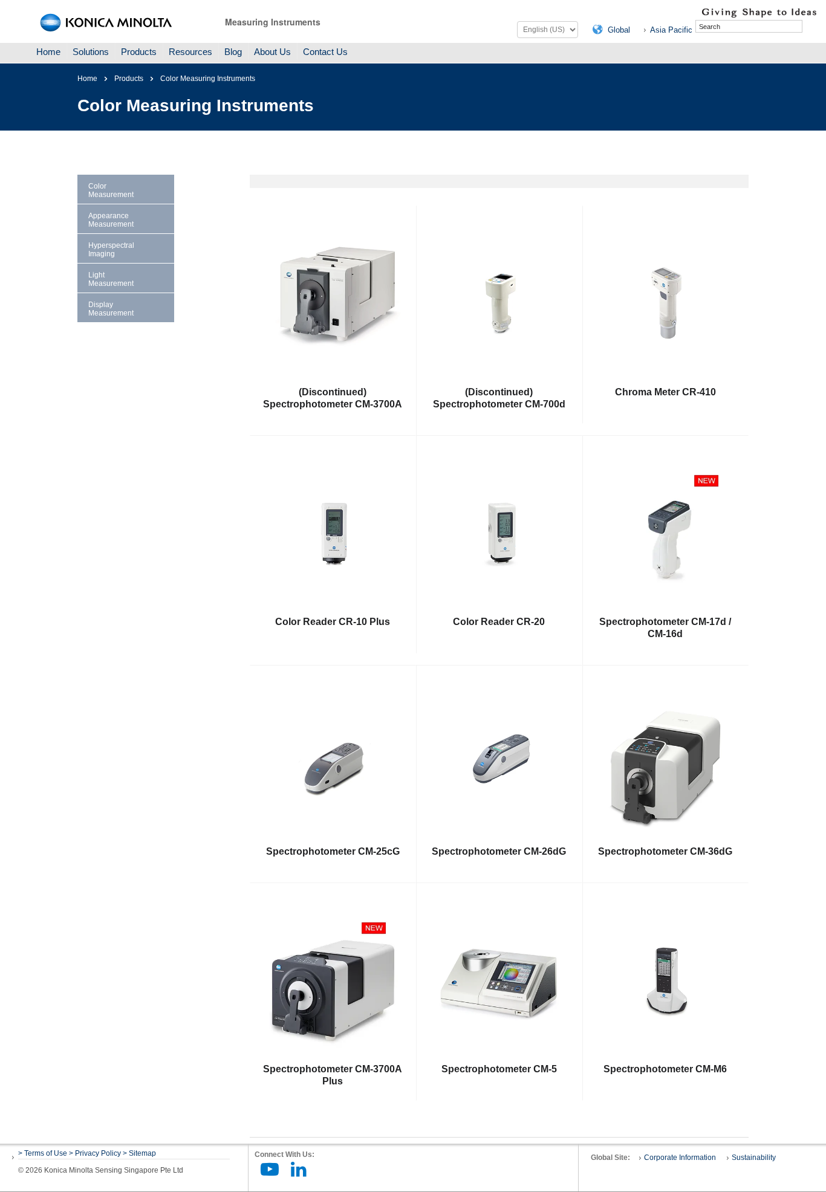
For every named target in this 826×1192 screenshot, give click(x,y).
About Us (272, 52)
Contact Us (325, 52)
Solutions (91, 52)
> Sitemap (139, 1153)
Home (48, 52)
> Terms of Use (43, 1153)
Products (139, 52)
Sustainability (754, 1157)
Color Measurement (111, 190)
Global (619, 29)
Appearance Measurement (111, 220)
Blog (233, 52)
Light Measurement (111, 279)
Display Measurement (111, 308)
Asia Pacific (671, 29)
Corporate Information (680, 1157)
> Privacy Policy (95, 1153)
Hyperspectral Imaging (111, 249)
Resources (190, 52)
